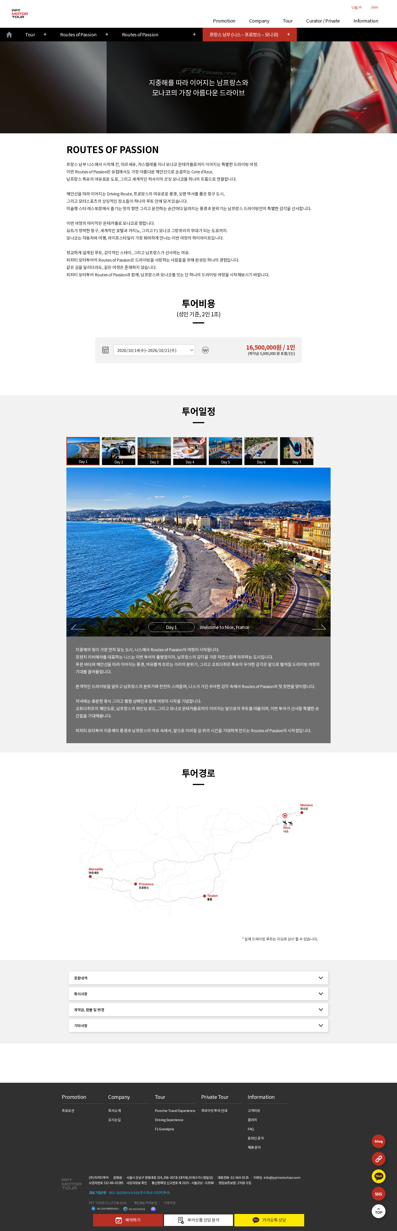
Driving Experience (169, 1119)
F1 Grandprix (164, 1128)
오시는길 (114, 1119)
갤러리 (252, 1119)
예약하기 (133, 1220)
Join (374, 7)
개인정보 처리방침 (145, 1202)
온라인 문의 (256, 1138)
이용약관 (169, 1202)
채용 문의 (254, 1147)
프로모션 (68, 1110)
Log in (356, 7)
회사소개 (114, 1110)
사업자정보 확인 (136, 1182)
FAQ (251, 1128)
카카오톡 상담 (274, 1220)
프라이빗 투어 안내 (214, 1110)
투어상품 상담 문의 (203, 1220)
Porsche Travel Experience (175, 1110)
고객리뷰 (254, 1110)
